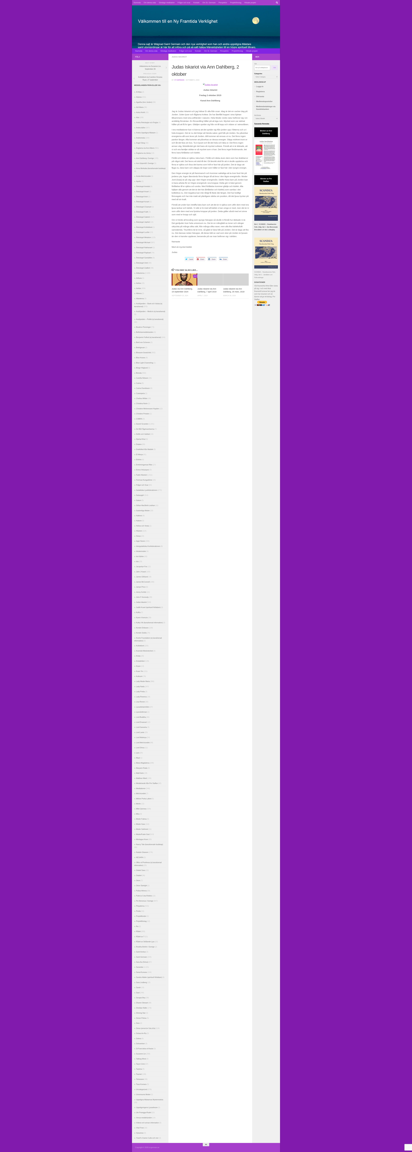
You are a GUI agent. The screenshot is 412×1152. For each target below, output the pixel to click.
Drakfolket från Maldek (144, 449)
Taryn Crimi (140, 1064)
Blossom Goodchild (143, 352)
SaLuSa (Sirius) (142, 962)
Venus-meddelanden (144, 1118)
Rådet (138, 931)
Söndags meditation (167, 3)
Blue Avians (140, 358)
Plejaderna (140, 906)
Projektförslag (235, 3)
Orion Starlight (141, 885)
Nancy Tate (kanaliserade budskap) (149, 844)
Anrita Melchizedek (143, 176)
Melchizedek (141, 793)
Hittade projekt (250, 3)
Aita (137, 117)
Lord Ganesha (141, 727)
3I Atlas (139, 92)
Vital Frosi (140, 1128)
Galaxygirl (140, 495)
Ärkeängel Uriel (142, 263)
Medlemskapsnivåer (264, 101)
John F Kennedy (142, 597)
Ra (137, 926)
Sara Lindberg (141, 982)
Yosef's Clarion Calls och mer (147, 1138)
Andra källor (140, 128)
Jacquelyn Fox (141, 566)
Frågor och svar (184, 3)
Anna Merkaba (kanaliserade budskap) (151, 168)
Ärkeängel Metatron (143, 237)
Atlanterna (140, 298)
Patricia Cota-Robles (144, 896)
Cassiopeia (140, 393)
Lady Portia (140, 691)
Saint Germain (141, 957)
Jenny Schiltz (141, 592)
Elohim (138, 459)
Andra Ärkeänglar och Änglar (147, 122)
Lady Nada (140, 686)
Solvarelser (140, 1043)
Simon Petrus (141, 1018)
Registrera (260, 91)
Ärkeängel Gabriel (143, 217)
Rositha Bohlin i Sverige (145, 947)
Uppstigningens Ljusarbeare (147, 1107)
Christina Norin (142, 403)
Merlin (138, 804)
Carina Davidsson (143, 388)
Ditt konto (260, 96)
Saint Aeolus (141, 952)
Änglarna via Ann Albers (145, 148)
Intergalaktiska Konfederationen (148, 546)
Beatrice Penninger (143, 327)
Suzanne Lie (141, 1054)
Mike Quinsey (141, 809)
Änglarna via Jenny (143, 153)
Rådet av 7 (140, 936)
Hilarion (139, 531)
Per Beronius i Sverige (144, 901)
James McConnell (143, 582)
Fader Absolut (141, 475)
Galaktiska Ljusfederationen (146, 490)
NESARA (139, 857)
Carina (138, 383)
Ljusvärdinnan (141, 712)
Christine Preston (142, 414)
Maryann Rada (141, 768)
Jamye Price (140, 587)
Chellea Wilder (141, 398)
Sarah (138, 987)
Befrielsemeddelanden (144, 332)
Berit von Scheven (143, 342)
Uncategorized (141, 1089)
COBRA (139, 419)
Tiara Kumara (141, 1084)
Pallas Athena (141, 891)
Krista (138, 656)
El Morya (139, 454)
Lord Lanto (140, 732)
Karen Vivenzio (142, 617)
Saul (138, 993)
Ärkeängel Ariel (142, 197)
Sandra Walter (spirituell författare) (149, 977)
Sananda (139, 967)
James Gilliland (142, 577)
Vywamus (139, 1133)
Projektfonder (141, 916)
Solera (138, 1038)
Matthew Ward (141, 778)
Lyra (137, 753)
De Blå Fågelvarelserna (145, 429)
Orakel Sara (140, 870)
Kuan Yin (139, 671)
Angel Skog (140, 143)
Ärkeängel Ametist (143, 186)
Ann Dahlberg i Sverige (145, 158)
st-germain (179, 80)
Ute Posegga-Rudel (143, 1112)
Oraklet (139, 875)
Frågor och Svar (142, 485)
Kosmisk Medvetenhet (144, 651)
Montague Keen (142, 839)
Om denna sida (150, 3)
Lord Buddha (141, 717)
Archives (257, 115)
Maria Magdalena (142, 763)
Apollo (138, 181)
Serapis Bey (140, 998)
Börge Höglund (142, 368)
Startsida (137, 3)
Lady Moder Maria (143, 681)
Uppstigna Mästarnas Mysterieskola (149, 1100)
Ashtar (138, 288)
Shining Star (140, 1013)
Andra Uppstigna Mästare (145, 133)
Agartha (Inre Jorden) (144, 102)
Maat (138, 758)
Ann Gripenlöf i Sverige (145, 163)
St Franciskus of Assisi (144, 1049)
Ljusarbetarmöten (142, 707)
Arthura (139, 278)
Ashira (138, 283)
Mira (137, 814)
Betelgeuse (140, 347)
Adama (139, 97)
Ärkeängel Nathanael (144, 247)
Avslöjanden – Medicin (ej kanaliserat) (150, 311)
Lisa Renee (140, 702)
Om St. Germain (209, 3)
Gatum (138, 500)
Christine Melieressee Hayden (147, 409)
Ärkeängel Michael (143, 242)
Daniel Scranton (142, 424)
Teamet (139, 1074)
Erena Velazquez (142, 470)
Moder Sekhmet (142, 829)
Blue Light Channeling (144, 363)
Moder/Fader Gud (142, 834)
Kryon (138, 666)
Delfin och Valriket (143, 434)
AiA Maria (139, 107)
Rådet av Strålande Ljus (145, 942)
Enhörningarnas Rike (144, 465)
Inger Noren (140, 541)
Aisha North (140, 112)
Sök (255, 64)
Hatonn (139, 521)
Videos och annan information (147, 1123)
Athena (139, 293)
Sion (138, 1023)
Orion (138, 880)
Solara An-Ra (141, 1033)
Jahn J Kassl (141, 572)
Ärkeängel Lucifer (142, 232)
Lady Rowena (141, 697)
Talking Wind (141, 1059)
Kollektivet (140, 646)
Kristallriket (140, 661)
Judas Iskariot (179, 57)
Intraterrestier (141, 551)
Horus (138, 536)
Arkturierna (140, 273)
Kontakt (196, 3)
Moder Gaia (140, 824)
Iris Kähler (140, 556)
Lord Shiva (140, 748)
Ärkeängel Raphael (143, 253)
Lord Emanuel (141, 722)
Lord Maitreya (141, 737)
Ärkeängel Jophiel (143, 222)
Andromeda (140, 138)
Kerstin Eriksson (142, 628)
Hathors (139, 516)
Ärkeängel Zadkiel (143, 268)
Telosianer (140, 1079)
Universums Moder (143, 1094)
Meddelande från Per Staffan (147, 783)
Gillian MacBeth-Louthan (145, 505)
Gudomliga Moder (143, 510)
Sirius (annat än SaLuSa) (145, 1028)
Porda (138, 911)
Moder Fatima (141, 819)
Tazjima (139, 1069)
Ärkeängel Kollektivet (144, 227)
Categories (258, 73)
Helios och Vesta (142, 526)
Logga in (259, 86)
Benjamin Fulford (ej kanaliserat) (148, 337)
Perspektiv (223, 3)
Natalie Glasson (142, 852)
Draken (139, 444)
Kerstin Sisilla (141, 633)
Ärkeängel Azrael (142, 202)
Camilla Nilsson (142, 378)
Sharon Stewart (142, 1003)
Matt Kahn (140, 773)
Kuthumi (139, 676)
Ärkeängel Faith (142, 212)
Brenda (139, 373)
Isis (137, 561)
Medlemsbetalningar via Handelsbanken (265, 108)
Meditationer (140, 788)
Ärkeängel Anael (142, 191)
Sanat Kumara (141, 972)
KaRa (138, 612)
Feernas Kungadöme (144, 480)
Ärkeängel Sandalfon (144, 258)
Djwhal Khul (140, 439)
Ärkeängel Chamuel (143, 207)
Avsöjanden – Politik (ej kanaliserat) (149, 319)
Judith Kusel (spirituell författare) (148, 607)
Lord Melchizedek (143, 743)
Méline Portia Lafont (143, 799)
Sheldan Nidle (141, 1008)
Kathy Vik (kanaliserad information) (149, 623)
